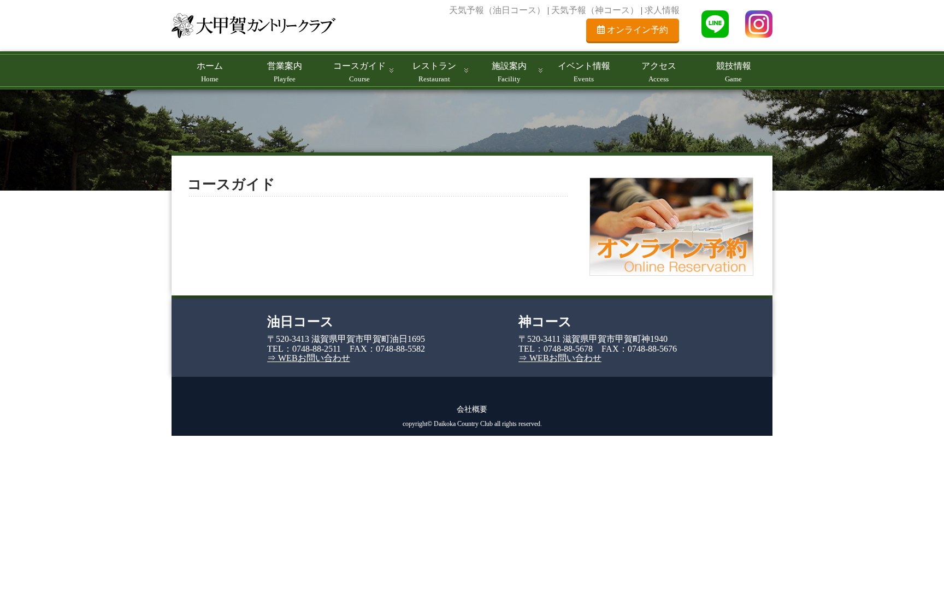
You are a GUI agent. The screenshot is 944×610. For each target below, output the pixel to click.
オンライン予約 (636, 29)
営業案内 (284, 72)
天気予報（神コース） (595, 10)
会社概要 (472, 409)
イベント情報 (584, 72)
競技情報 (733, 72)
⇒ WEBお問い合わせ (308, 358)
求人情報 (662, 10)
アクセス (658, 72)
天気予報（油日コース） (497, 10)
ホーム (210, 72)
